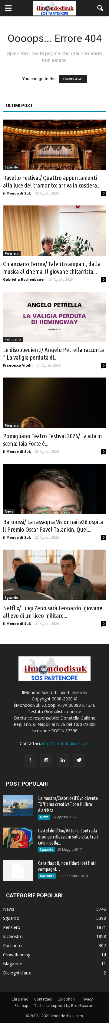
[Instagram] (46, 760)
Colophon (66, 999)
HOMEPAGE (72, 79)
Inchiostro (13, 339)
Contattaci (43, 999)
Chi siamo (20, 999)
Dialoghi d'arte (17, 973)
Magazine (12, 964)
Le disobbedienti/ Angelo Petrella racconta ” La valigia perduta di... (53, 353)
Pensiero (12, 253)
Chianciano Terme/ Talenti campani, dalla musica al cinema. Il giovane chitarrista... (52, 267)
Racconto (47, 876)
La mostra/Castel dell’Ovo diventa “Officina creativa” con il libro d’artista (68, 804)
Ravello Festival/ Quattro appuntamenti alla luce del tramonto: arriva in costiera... (52, 181)
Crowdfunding (16, 954)
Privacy (87, 999)
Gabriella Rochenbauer (24, 279)
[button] (100, 8)
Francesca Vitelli (18, 365)
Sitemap (21, 1005)
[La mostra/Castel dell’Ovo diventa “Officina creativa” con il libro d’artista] (18, 805)
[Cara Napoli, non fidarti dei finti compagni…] (18, 870)
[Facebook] (30, 760)
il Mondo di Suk (17, 193)
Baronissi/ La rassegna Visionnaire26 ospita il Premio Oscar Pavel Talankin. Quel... (53, 525)
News (9, 511)
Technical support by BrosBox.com (64, 1005)
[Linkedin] (63, 760)
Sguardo (11, 167)
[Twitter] (79, 760)
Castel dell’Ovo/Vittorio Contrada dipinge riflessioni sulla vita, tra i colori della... (68, 836)
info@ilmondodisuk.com (65, 743)
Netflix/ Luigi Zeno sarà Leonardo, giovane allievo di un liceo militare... (52, 611)
